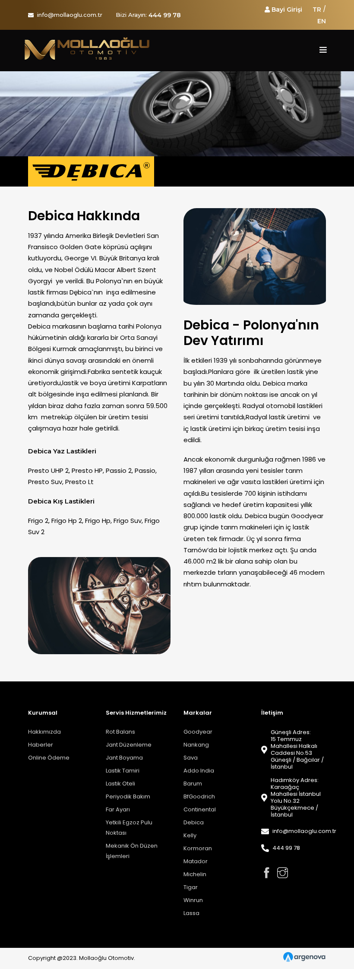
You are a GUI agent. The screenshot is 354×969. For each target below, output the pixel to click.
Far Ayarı (118, 809)
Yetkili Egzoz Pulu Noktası (129, 827)
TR (317, 9)
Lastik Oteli (120, 783)
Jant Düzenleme (129, 745)
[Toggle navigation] (323, 50)
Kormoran (197, 848)
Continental (199, 809)
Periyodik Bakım (128, 796)
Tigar (190, 887)
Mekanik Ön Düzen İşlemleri (132, 851)
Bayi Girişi (287, 9)
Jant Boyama (124, 758)
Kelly (189, 835)
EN (321, 21)
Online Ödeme (49, 758)
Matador (195, 861)
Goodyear (197, 732)
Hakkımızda (44, 732)
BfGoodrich (199, 796)
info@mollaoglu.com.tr (69, 14)
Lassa (191, 913)
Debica (193, 822)
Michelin (194, 874)
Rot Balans (120, 732)
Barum (192, 783)
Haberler (40, 745)
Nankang (196, 745)
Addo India (198, 770)
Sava (190, 758)
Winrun (193, 900)
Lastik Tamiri (122, 770)
